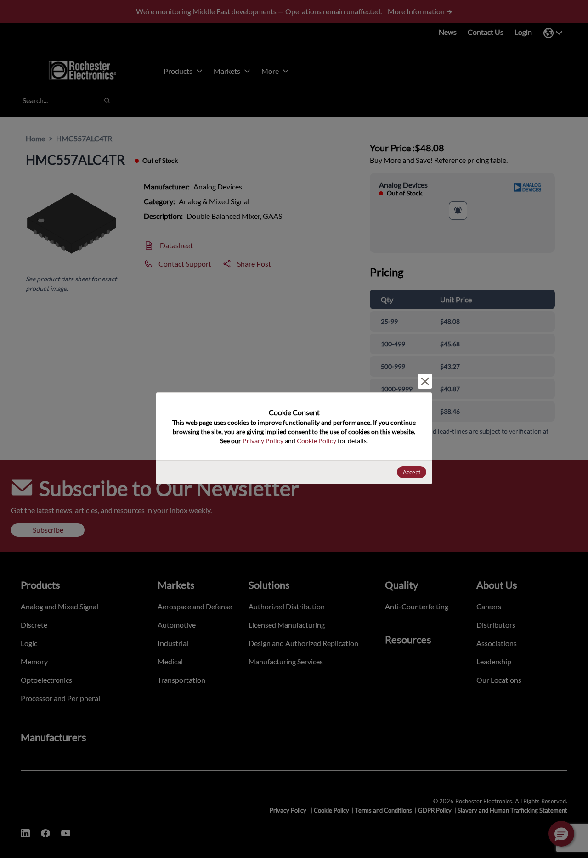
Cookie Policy (316, 441)
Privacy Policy (263, 441)
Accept (411, 472)
